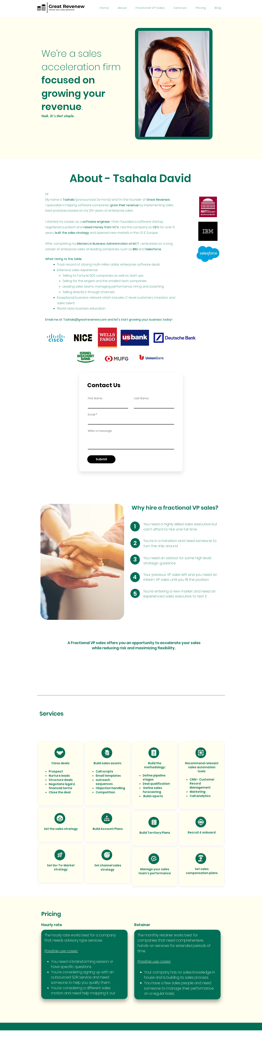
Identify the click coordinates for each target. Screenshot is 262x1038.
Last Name (141, 398)
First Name (95, 398)
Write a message (100, 430)
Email (91, 414)
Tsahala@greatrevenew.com (85, 319)
